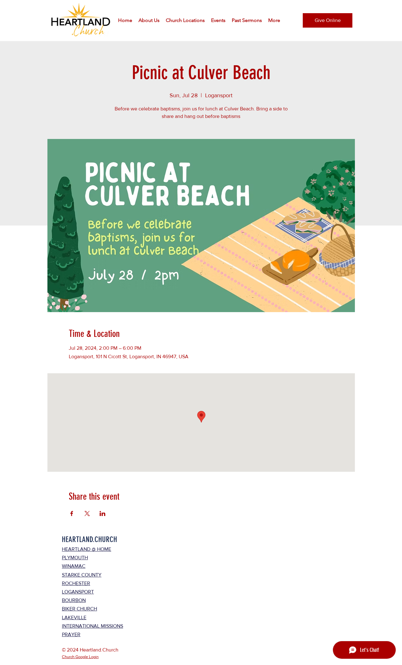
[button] (149, 20)
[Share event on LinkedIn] (103, 513)
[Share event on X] (87, 513)
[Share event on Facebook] (72, 513)
